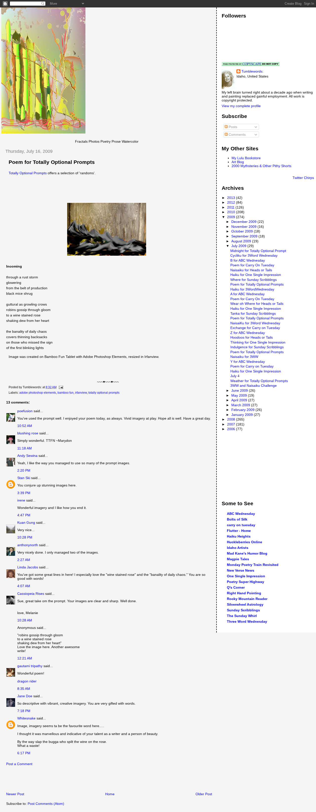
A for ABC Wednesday (247, 294)
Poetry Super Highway (245, 582)
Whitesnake (26, 718)
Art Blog (238, 162)
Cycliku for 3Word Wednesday (253, 255)
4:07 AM (23, 586)
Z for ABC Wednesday (247, 333)
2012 (231, 202)
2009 (231, 217)
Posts (232, 127)
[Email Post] (60, 387)
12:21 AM (24, 658)
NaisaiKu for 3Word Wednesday (255, 323)
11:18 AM (24, 448)
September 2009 (244, 236)
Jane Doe (24, 696)
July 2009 (239, 246)
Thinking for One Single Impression (257, 342)
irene (21, 500)
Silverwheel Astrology (245, 604)
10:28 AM (24, 620)
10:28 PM (24, 537)
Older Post (204, 794)
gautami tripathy (29, 666)
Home (110, 794)
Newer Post (15, 794)
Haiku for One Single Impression (255, 275)
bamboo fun (66, 392)
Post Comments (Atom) (46, 804)
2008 (231, 419)
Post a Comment (19, 764)
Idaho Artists (237, 548)
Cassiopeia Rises (30, 594)
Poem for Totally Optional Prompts (52, 162)
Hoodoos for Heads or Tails (251, 337)
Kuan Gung (26, 522)
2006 (231, 429)
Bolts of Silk (237, 519)
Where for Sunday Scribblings (253, 280)
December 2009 (244, 222)
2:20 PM (23, 470)
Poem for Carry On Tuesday (252, 265)
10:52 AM (24, 426)
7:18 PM (23, 711)
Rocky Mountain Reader (247, 599)
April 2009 (239, 400)
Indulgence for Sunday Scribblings (257, 347)
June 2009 (240, 390)
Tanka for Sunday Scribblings (253, 313)
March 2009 (241, 405)
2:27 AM (23, 560)
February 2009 (243, 410)
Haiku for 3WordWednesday (252, 289)
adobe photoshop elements (37, 392)
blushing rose (27, 433)
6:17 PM (23, 753)
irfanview (81, 392)
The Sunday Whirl (242, 616)
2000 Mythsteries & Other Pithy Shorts (261, 166)
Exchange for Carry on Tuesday (255, 328)
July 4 (234, 376)
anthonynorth (27, 545)
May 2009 (239, 395)
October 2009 (242, 231)
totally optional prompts (103, 392)
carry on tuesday (241, 525)
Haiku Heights (239, 536)
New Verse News (240, 570)
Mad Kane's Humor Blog (247, 553)
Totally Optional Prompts (28, 173)
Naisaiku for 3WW (244, 357)
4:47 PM (23, 515)
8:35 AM (23, 689)
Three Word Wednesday (247, 621)
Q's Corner (236, 587)
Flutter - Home (239, 531)
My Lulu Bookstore (246, 158)
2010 (231, 212)
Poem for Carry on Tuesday (252, 366)
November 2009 (244, 227)
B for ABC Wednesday (247, 260)
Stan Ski (23, 478)
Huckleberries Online (244, 542)
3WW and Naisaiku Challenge (253, 385)
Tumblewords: (252, 71)
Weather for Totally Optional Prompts (259, 381)
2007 (231, 424)
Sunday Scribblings (243, 610)
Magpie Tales (238, 559)
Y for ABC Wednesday (247, 362)
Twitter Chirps (303, 178)
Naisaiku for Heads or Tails (251, 270)
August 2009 (241, 241)
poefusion (25, 411)
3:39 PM (23, 493)
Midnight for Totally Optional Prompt (258, 251)
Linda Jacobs (27, 567)
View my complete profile (241, 106)
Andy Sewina (27, 456)
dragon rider (27, 681)
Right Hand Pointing (244, 593)
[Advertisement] (59, 780)
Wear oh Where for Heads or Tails (256, 304)
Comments (237, 134)
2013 (231, 198)
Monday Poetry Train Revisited (252, 565)
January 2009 (242, 415)
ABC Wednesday (241, 514)
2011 (231, 207)
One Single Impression (246, 576)
